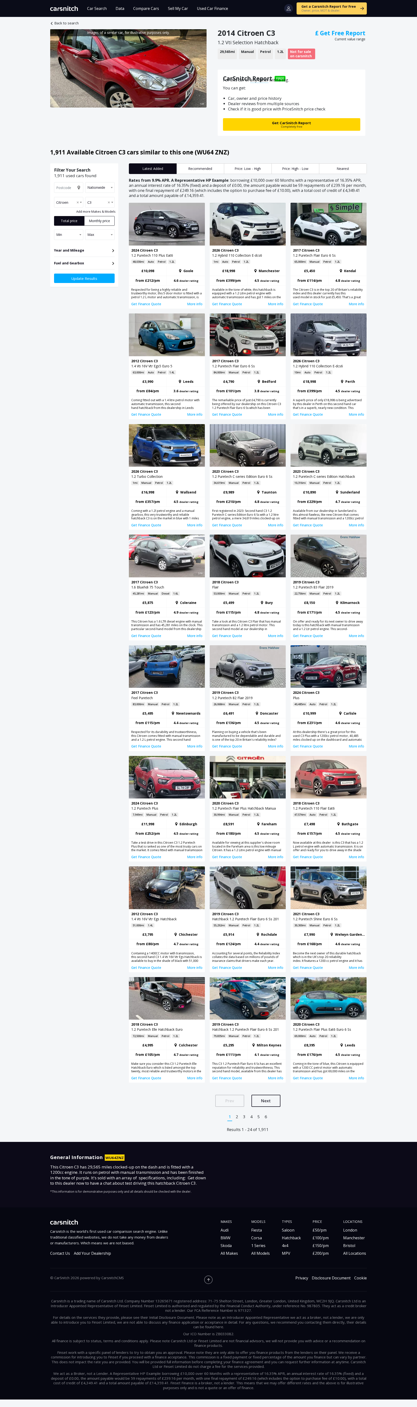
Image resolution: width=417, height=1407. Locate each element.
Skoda (226, 1245)
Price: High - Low (295, 168)
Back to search (66, 23)
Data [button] (120, 8)
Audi (225, 1230)
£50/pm (320, 1230)
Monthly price (99, 220)
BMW (225, 1237)
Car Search (97, 8)
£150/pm (321, 1245)
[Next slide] (198, 68)
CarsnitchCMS (112, 1277)
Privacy (301, 1278)
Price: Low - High (248, 168)
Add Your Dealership (92, 1253)
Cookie (360, 1278)
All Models (260, 1253)
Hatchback (291, 1237)
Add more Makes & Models (96, 211)
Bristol (349, 1245)
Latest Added (152, 168)
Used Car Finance (212, 8)
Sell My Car (178, 8)
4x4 (285, 1245)
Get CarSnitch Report (291, 124)
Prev (229, 1100)
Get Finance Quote (146, 304)
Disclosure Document (331, 1278)
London (350, 1230)
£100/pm (321, 1237)
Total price (69, 220)
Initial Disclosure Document (171, 1317)
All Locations (354, 1253)
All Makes (229, 1253)
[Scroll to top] (208, 1280)
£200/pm (321, 1253)
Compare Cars (146, 8)
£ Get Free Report (340, 33)
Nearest (343, 168)
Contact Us (60, 1253)
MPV (286, 1253)
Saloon (288, 1230)
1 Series (258, 1245)
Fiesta (256, 1230)
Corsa (256, 1237)
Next (266, 1100)
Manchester (354, 1237)
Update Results (84, 278)
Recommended (200, 168)
